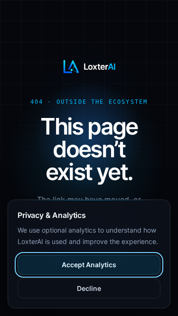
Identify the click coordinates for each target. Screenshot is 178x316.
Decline (89, 288)
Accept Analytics (89, 265)
